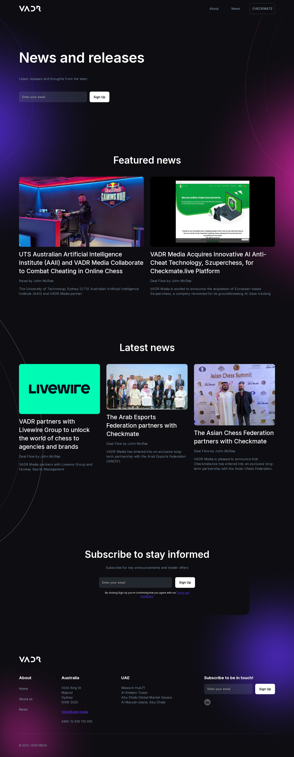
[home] (30, 8)
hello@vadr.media (74, 712)
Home (23, 689)
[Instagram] (207, 702)
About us (25, 699)
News (23, 709)
